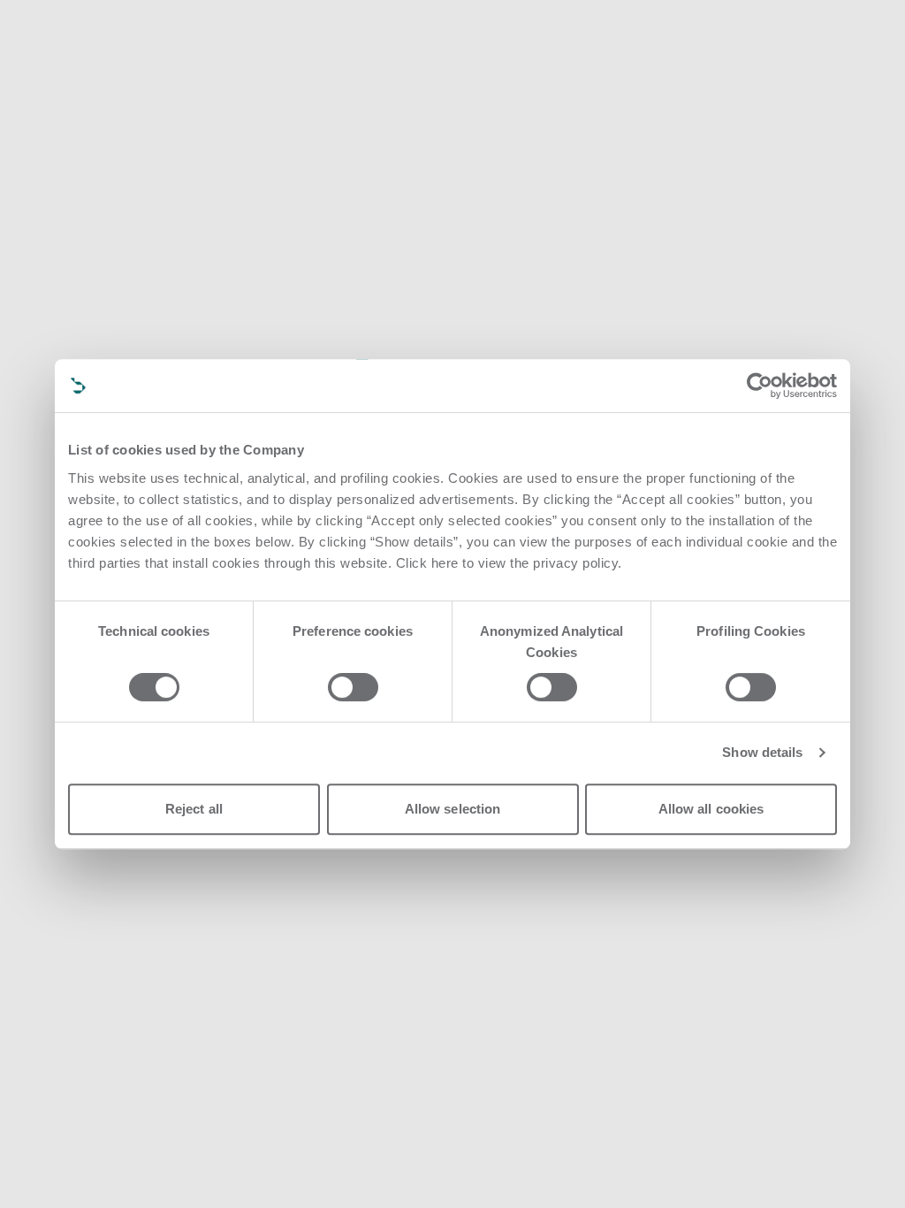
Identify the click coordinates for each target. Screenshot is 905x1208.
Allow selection (453, 808)
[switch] (353, 687)
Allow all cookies (711, 808)
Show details (762, 752)
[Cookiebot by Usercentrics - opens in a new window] (759, 385)
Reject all (194, 808)
